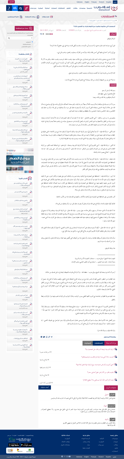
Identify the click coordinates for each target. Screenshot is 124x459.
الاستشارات (61, 8)
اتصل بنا (14, 435)
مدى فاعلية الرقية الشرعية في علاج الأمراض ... (22, 270)
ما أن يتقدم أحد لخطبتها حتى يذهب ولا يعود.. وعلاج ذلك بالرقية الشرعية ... (21, 331)
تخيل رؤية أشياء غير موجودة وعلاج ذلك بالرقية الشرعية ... (21, 253)
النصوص (28, 42)
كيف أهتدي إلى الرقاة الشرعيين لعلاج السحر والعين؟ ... (22, 96)
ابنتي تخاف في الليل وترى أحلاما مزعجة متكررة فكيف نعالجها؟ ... (21, 131)
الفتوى (69, 8)
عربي (115, 2)
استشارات (115, 451)
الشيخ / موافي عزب (88, 30)
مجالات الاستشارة (30, 17)
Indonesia (79, 2)
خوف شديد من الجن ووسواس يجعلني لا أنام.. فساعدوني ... (21, 262)
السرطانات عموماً (45, 352)
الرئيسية (89, 8)
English (87, 2)
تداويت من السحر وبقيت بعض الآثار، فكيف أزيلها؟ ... (21, 227)
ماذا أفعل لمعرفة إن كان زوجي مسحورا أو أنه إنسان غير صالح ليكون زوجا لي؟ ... (21, 139)
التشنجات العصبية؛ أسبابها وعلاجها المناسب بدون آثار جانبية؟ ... (22, 305)
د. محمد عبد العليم (98, 30)
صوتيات (115, 441)
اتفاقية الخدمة (21, 435)
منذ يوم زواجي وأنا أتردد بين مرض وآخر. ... (22, 193)
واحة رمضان (86, 441)
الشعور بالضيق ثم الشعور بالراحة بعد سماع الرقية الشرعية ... (22, 244)
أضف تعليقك (45, 387)
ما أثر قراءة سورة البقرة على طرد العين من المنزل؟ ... (21, 114)
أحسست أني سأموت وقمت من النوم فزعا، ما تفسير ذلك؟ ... (22, 313)
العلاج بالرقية (44, 360)
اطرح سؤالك (45, 17)
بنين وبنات (33, 8)
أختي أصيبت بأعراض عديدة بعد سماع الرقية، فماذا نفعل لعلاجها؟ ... (21, 210)
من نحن (9, 435)
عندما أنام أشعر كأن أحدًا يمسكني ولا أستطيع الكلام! (98, 380)
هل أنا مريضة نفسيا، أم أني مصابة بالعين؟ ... (21, 288)
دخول (11, 1)
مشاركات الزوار (65, 445)
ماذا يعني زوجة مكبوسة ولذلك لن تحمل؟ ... (22, 201)
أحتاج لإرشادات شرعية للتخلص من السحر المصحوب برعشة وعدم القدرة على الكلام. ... (22, 78)
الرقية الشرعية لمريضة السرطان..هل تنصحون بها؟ (99, 349)
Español (108, 2)
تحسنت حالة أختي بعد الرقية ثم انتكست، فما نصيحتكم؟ (97, 357)
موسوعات (82, 8)
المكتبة (47, 8)
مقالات (75, 8)
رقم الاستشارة (27, 44)
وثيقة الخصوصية (29, 435)
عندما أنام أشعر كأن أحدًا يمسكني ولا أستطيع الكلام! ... (22, 68)
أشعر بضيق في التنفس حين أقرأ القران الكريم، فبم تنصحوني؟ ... (22, 105)
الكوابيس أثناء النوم (45, 383)
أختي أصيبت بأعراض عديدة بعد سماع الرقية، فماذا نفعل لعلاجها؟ (95, 365)
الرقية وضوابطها (44, 367)
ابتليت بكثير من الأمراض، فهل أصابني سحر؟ (100, 372)
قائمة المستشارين (13, 17)
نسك (88, 445)
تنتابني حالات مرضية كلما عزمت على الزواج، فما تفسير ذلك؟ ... (22, 184)
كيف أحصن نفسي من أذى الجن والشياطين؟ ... (23, 296)
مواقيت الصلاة (66, 441)
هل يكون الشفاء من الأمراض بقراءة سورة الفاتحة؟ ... (22, 236)
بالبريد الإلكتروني (26, 46)
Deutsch (101, 2)
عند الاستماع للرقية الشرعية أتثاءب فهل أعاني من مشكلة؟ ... (21, 88)
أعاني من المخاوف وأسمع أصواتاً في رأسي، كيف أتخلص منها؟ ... (22, 322)
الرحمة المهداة (86, 438)
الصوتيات (54, 8)
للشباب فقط (86, 448)
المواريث (40, 8)
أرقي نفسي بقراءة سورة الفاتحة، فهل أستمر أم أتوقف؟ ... (22, 122)
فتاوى (116, 448)
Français (94, 2)
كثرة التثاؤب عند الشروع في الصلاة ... (20, 338)
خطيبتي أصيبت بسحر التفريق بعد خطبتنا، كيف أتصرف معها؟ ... (22, 60)
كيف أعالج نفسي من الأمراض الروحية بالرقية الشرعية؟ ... (21, 346)
